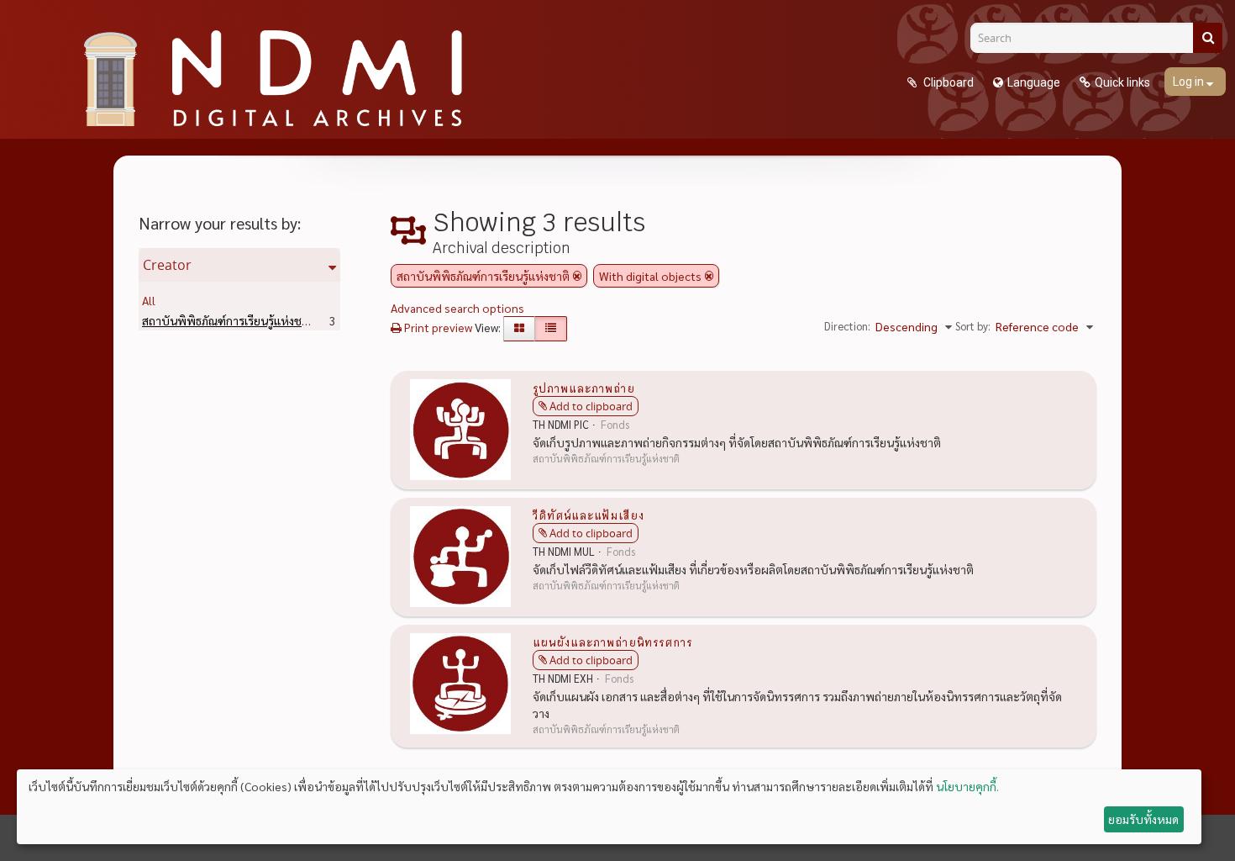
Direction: (847, 326)
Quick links (1122, 82)
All (148, 300)
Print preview (437, 327)
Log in (1189, 81)
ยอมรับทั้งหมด (1143, 819)
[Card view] (519, 328)
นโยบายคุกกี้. (967, 786)
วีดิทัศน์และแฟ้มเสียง (588, 514)
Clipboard (947, 82)
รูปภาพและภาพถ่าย (584, 387)
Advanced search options (457, 307)
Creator (167, 265)
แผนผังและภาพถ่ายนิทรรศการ (612, 641)
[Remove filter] (577, 275)
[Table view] (550, 328)
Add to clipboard (591, 406)
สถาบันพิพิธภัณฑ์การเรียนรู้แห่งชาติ (255, 320)
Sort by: (973, 326)
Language (1033, 82)
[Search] (1207, 38)
